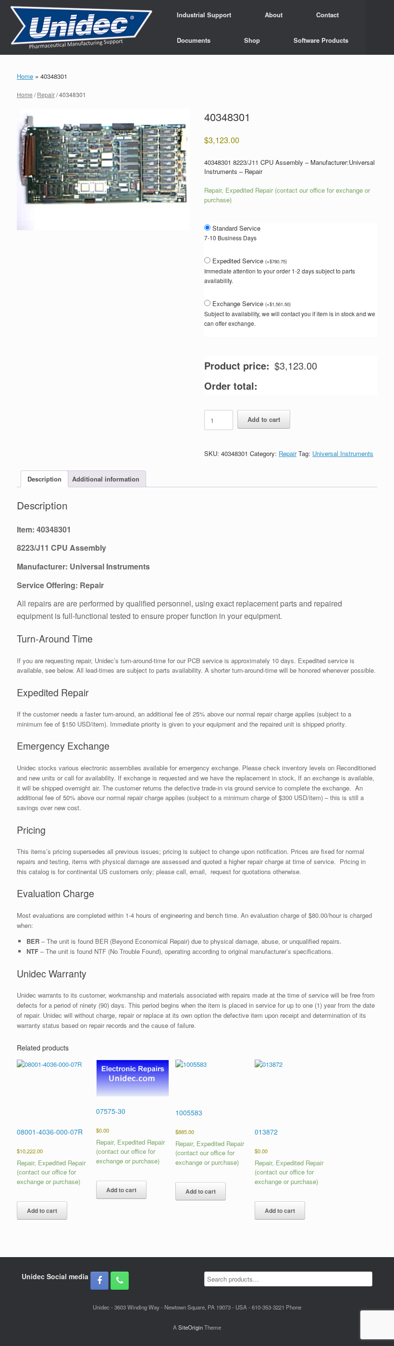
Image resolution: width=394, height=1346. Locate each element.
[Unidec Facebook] (99, 1281)
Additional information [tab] (105, 478)
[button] (380, 27)
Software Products (321, 40)
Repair (46, 94)
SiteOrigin (190, 1327)
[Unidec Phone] (120, 1281)
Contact (327, 14)
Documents (193, 40)
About (274, 14)
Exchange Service (251, 303)
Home (25, 76)
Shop (252, 40)
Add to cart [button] (42, 1210)
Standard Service (236, 228)
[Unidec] (81, 27)
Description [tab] (44, 478)
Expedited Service (249, 260)
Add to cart (263, 419)
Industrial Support (204, 14)
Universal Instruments (342, 453)
